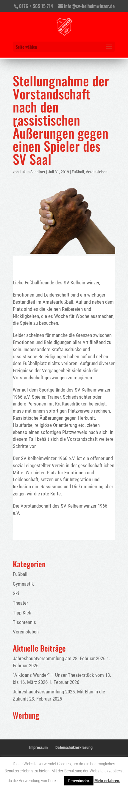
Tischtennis (24, 622)
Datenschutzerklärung (74, 747)
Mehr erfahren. (107, 780)
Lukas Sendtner (32, 171)
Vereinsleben (96, 171)
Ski (16, 593)
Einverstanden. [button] (79, 781)
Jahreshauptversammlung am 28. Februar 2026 (59, 658)
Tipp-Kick (22, 613)
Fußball (78, 171)
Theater (20, 603)
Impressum (38, 747)
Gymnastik (23, 584)
